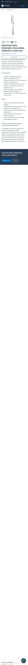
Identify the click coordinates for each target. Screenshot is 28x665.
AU (3, 1)
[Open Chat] (23, 660)
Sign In (15, 1)
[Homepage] (5, 6)
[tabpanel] (14, 147)
